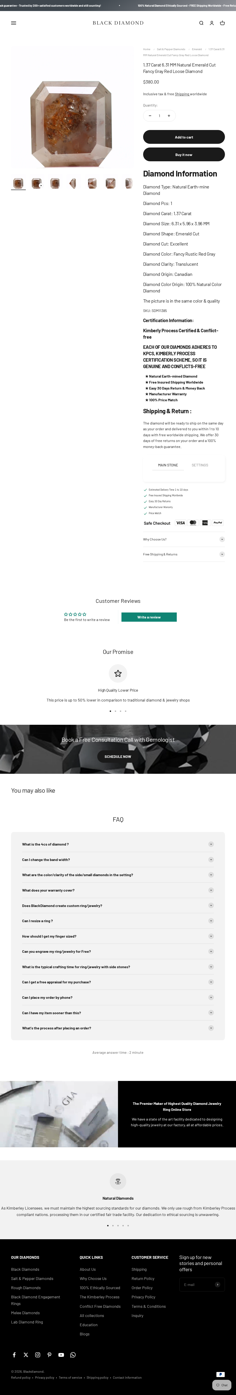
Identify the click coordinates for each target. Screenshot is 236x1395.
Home (146, 49)
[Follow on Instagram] (38, 1355)
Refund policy (20, 1377)
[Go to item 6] (110, 182)
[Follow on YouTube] (61, 1355)
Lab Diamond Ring (27, 1321)
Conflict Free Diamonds (100, 1306)
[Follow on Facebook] (14, 1355)
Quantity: (150, 105)
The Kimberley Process (99, 1296)
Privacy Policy (143, 1296)
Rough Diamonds (26, 1287)
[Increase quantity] (169, 115)
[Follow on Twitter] (26, 1355)
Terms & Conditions (149, 1306)
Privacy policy (44, 1377)
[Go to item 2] (37, 182)
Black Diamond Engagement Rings (35, 1300)
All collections (92, 1315)
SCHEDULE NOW (118, 756)
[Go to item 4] (73, 182)
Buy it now (183, 154)
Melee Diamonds (25, 1312)
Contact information (127, 1377)
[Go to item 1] (18, 182)
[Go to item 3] (55, 182)
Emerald (197, 49)
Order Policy (142, 1287)
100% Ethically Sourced (100, 1287)
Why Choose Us (93, 1278)
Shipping (182, 94)
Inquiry (137, 1315)
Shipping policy (97, 1377)
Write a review (149, 617)
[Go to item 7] (129, 182)
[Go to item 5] (92, 182)
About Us (88, 1269)
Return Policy (143, 1278)
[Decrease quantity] (150, 115)
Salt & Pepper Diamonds (171, 49)
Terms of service (70, 1377)
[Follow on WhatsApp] (73, 1355)
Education (88, 1324)
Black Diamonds (25, 1269)
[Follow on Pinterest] (49, 1355)
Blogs (84, 1333)
